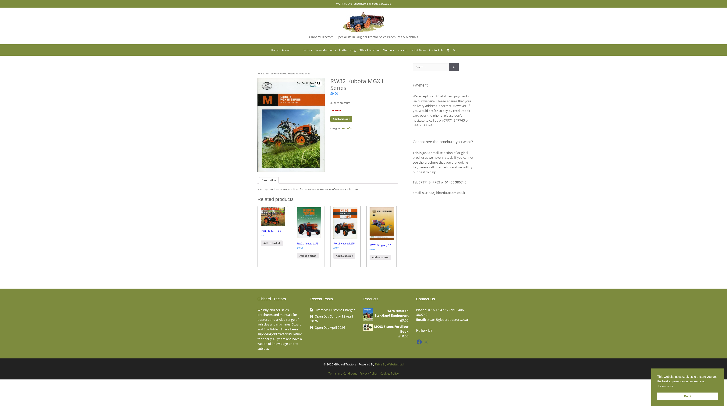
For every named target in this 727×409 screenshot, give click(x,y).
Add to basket (341, 119)
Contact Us (436, 50)
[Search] (454, 67)
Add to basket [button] (271, 243)
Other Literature (369, 50)
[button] (318, 83)
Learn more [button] (665, 386)
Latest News (418, 50)
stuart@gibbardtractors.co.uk (448, 319)
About (286, 50)
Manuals (388, 50)
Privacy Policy (369, 373)
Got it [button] (687, 396)
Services (402, 50)
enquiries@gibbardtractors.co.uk (372, 3)
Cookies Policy (389, 373)
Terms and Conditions (342, 373)
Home (275, 50)
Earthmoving (347, 50)
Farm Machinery (325, 50)
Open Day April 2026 (330, 327)
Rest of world (272, 73)
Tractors (306, 50)
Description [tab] (269, 180)
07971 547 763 (344, 3)
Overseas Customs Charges (335, 310)
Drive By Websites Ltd (389, 364)
